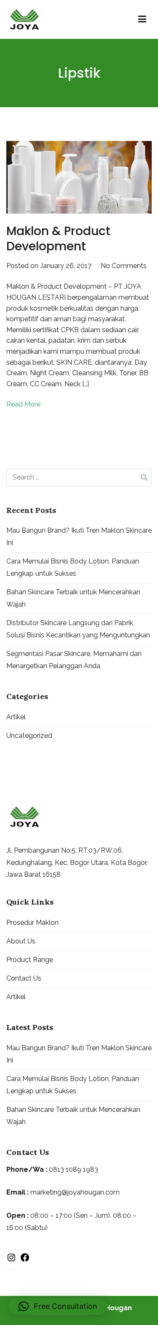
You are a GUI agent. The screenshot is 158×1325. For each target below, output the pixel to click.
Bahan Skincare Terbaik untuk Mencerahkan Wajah (73, 598)
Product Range (29, 960)
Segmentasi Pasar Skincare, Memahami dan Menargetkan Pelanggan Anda (74, 660)
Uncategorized (29, 736)
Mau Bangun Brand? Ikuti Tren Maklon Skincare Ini (79, 536)
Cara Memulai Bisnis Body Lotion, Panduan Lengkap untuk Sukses (72, 567)
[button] (57, 1306)
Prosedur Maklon (32, 923)
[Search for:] (79, 477)
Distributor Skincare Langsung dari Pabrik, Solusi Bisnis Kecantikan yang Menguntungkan (78, 629)
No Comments (124, 266)
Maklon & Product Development (58, 239)
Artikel (16, 717)
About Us (20, 941)
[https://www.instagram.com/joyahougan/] (11, 1259)
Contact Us (23, 978)
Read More (23, 404)
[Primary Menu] (142, 19)
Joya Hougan (110, 1308)
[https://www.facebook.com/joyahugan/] (25, 1259)
